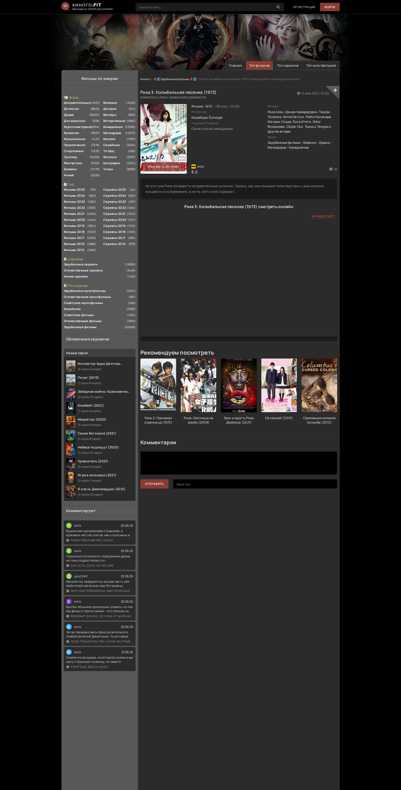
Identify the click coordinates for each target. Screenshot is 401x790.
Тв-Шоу (109, 151)
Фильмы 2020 (74, 220)
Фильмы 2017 (74, 238)
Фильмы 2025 (74, 189)
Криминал (71, 133)
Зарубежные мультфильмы (85, 291)
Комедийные (113, 127)
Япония (197, 106)
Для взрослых (75, 121)
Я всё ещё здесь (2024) (90, 667)
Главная (235, 65)
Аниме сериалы (76, 276)
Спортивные (74, 151)
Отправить (154, 484)
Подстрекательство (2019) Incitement (102, 641)
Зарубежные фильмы (80, 327)
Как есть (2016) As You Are (92, 566)
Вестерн (109, 115)
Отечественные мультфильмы (87, 297)
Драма (69, 115)
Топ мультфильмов (321, 65)
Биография (111, 163)
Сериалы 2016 (114, 244)
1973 (208, 106)
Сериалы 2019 (114, 226)
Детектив (71, 109)
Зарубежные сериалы (81, 264)
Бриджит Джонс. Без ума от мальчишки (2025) (102, 616)
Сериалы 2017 (114, 238)
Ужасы (108, 169)
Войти (330, 7)
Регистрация (304, 7)
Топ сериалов (288, 65)
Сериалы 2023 (114, 201)
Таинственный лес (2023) (92, 540)
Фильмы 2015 (74, 250)
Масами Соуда (279, 121)
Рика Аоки (276, 112)
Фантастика (73, 163)
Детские (109, 109)
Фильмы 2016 (74, 244)
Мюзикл (109, 139)
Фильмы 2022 (74, 208)
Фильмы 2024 (74, 195)
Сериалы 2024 (114, 195)
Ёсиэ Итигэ (302, 121)
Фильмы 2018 (74, 232)
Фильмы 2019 (74, 226)
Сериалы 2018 (114, 232)
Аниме (69, 175)
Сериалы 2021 (114, 214)
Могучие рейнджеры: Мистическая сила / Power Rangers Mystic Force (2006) (102, 591)
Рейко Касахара (318, 116)
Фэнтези (110, 157)
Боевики (70, 169)
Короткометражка (78, 127)
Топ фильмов (259, 65)
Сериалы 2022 (114, 208)
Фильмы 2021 (74, 214)
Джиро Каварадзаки (301, 112)
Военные (110, 103)
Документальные (77, 103)
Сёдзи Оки (294, 126)
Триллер (70, 157)
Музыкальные (74, 139)
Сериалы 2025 (114, 189)
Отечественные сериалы (83, 270)
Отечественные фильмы (83, 321)
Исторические (114, 121)
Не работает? (323, 216)
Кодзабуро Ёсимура (207, 117)
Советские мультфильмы (83, 303)
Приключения (74, 145)
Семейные (111, 145)
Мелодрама (112, 133)
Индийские (72, 309)
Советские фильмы (79, 315)
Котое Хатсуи (293, 116)
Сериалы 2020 (114, 220)
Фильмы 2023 (74, 201)
